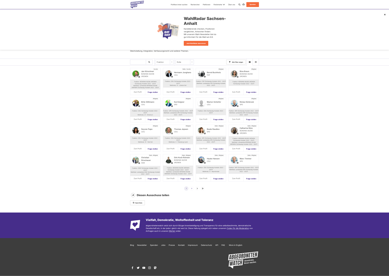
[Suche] (149, 62)
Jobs (163, 245)
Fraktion (160, 62)
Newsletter (142, 245)
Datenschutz (206, 245)
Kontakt (181, 245)
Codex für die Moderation (238, 228)
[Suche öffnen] (239, 4)
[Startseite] (137, 4)
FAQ (223, 245)
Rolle (179, 62)
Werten (172, 231)
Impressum (193, 245)
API (216, 245)
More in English (235, 245)
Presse (172, 245)
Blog (132, 245)
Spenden (154, 245)
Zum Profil (138, 92)
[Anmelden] (243, 4)
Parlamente (218, 5)
